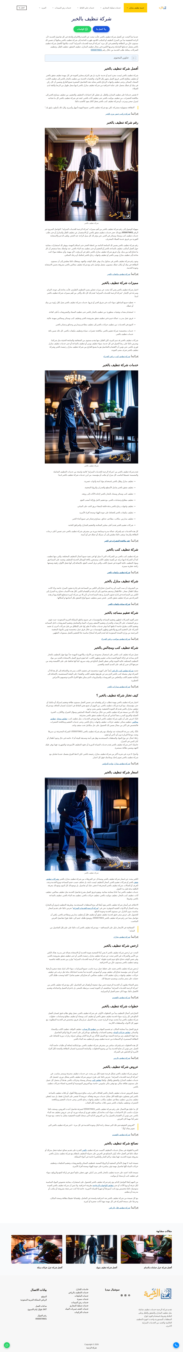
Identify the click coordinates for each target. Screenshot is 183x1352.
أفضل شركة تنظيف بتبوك (106, 1267)
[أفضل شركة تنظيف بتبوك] (91, 1249)
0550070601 (96, 50)
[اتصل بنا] (176, 1345)
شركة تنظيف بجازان (121, 937)
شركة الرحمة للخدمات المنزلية (85, 908)
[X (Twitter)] (125, 1295)
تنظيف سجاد (62, 719)
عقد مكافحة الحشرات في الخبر (117, 541)
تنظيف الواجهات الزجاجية (103, 1185)
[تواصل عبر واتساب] (7, 1345)
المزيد (43, 8)
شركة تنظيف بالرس (121, 1058)
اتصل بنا (22, 8)
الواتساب (80, 29)
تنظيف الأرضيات (89, 1029)
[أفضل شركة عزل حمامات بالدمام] (146, 1249)
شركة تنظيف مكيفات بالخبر (118, 274)
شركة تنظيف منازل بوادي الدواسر (116, 764)
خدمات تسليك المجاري (112, 8)
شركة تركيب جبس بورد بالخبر (118, 114)
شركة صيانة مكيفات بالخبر (119, 604)
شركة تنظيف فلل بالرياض (119, 1208)
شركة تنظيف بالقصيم (121, 997)
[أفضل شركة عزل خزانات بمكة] (36, 1249)
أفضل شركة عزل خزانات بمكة (49, 1267)
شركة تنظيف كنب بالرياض (122, 671)
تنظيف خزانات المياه (122, 1032)
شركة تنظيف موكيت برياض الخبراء (115, 639)
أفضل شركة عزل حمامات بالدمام (158, 1267)
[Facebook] (129, 1295)
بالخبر (84, 1150)
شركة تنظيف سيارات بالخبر (118, 687)
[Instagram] (122, 1295)
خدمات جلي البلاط (87, 8)
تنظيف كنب (96, 1080)
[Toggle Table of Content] (133, 58)
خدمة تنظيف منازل (136, 8)
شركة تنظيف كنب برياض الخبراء (116, 356)
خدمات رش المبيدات (63, 8)
